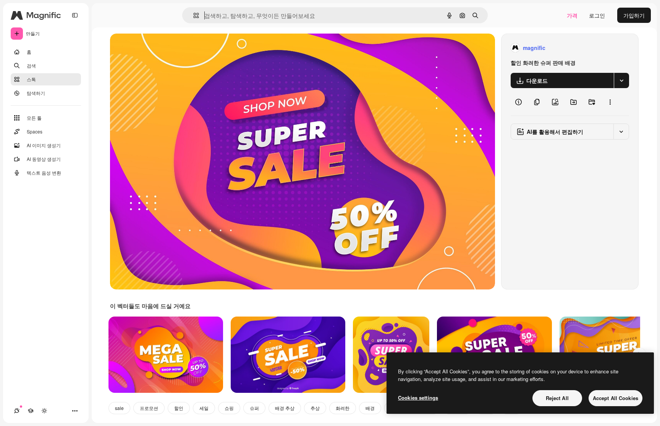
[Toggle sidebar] (75, 15)
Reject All (557, 398)
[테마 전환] (44, 411)
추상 (315, 408)
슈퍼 (254, 408)
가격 (572, 15)
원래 (154, 48)
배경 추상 (284, 408)
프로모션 (149, 408)
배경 (370, 408)
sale (119, 408)
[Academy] (30, 411)
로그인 (597, 15)
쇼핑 (229, 408)
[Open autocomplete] (193, 15)
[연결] (17, 411)
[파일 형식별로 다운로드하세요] (621, 80)
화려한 (342, 408)
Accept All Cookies (615, 398)
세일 (204, 408)
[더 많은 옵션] (610, 101)
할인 (178, 408)
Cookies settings (418, 397)
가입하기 (634, 15)
